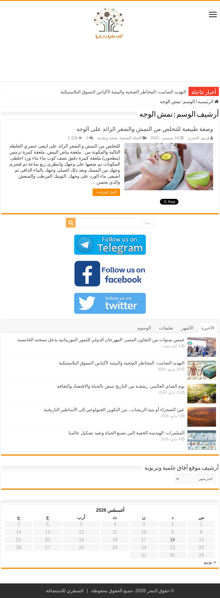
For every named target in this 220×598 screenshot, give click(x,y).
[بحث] (71, 223)
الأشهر (187, 328)
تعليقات (166, 328)
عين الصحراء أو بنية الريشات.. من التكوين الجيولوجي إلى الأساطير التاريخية (114, 409)
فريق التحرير (198, 138)
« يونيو (210, 562)
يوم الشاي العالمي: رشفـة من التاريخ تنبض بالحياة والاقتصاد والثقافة (120, 386)
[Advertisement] (110, 62)
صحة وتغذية (107, 138)
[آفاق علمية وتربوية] (110, 24)
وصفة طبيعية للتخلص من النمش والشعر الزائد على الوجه (144, 129)
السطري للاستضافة (64, 590)
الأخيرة (207, 328)
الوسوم (144, 328)
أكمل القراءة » (106, 192)
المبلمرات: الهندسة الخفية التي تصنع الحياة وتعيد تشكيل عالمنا (126, 432)
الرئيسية (206, 101)
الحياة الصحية (131, 138)
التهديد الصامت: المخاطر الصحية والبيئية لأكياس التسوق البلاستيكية (123, 91)
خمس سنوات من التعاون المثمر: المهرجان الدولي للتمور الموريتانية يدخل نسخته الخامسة (100, 339)
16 (172, 539)
